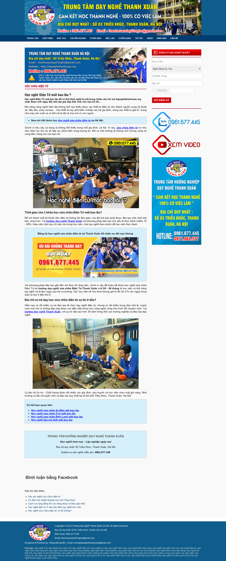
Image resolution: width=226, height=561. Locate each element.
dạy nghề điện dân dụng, (140, 548)
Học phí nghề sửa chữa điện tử (44, 496)
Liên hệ (174, 38)
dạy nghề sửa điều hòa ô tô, (166, 548)
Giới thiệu (47, 38)
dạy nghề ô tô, (41, 548)
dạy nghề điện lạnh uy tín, (118, 555)
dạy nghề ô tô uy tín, (96, 555)
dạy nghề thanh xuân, (82, 553)
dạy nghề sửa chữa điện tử (74, 120)
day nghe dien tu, (56, 555)
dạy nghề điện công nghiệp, (104, 550)
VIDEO (150, 38)
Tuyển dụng (124, 38)
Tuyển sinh (95, 38)
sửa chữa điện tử (127, 127)
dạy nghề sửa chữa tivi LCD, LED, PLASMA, (137, 550)
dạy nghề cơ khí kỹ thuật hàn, (47, 553)
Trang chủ (32, 38)
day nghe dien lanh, (143, 553)
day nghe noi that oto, (75, 555)
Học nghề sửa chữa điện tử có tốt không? (49, 510)
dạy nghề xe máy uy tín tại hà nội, (178, 555)
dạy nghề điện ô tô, (81, 548)
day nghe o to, (178, 553)
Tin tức (139, 38)
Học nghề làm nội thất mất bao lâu (52, 419)
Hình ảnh (161, 38)
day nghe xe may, (162, 553)
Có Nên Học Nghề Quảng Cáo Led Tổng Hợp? (51, 500)
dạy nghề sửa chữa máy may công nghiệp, (69, 550)
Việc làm (109, 38)
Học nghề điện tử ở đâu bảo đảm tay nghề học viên (54, 507)
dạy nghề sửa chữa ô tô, (60, 548)
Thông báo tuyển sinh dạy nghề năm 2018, (113, 553)
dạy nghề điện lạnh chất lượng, (147, 555)
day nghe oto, (41, 555)
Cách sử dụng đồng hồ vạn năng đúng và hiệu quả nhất (56, 503)
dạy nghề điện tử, (188, 548)
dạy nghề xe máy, (99, 548)
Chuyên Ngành (78, 38)
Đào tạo (61, 38)
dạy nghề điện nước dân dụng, (171, 550)
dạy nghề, (67, 553)
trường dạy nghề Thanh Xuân (64, 221)
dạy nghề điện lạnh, (118, 548)
